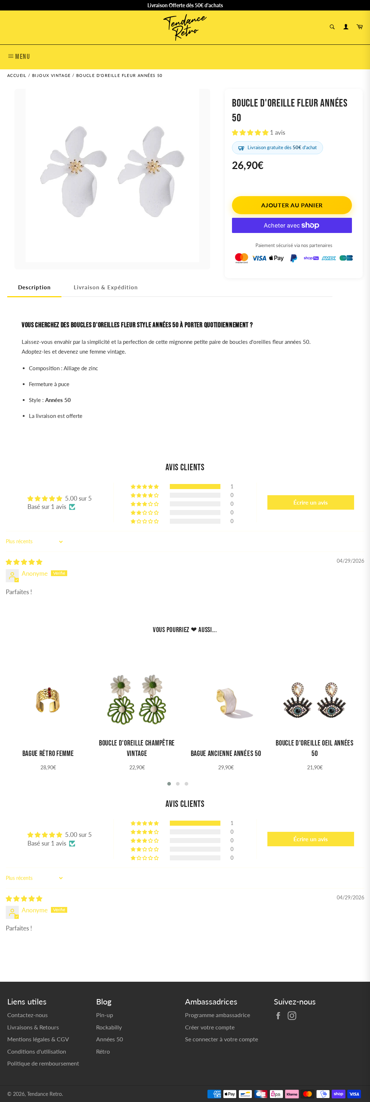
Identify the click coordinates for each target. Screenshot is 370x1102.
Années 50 (109, 1039)
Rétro (103, 1051)
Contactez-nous (27, 1014)
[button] (251, 132)
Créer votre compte (210, 1027)
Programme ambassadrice (217, 1014)
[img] (24, 562)
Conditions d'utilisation (36, 1051)
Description (34, 287)
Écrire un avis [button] (310, 502)
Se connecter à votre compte (221, 1039)
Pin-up (104, 1014)
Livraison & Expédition (106, 287)
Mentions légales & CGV (38, 1039)
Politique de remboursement (43, 1063)
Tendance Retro (44, 1094)
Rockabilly (109, 1027)
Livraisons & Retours (33, 1027)
